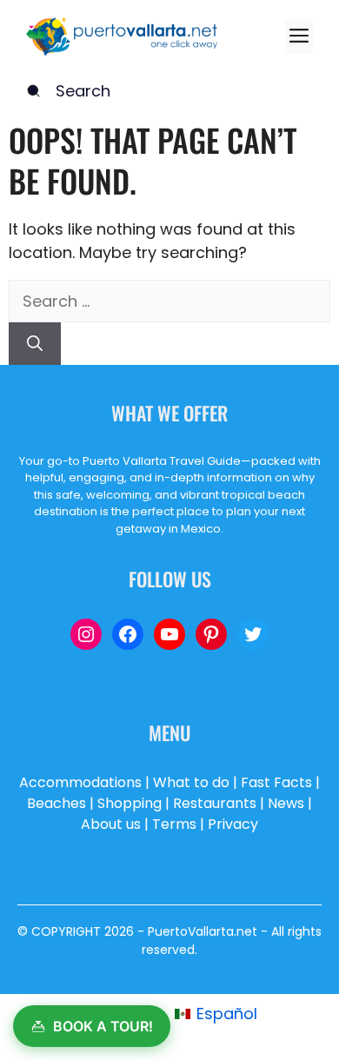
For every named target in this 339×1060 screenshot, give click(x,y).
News (286, 803)
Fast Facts (276, 782)
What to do (191, 782)
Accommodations (80, 782)
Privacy (233, 824)
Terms (174, 824)
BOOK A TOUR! (103, 1026)
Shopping (129, 803)
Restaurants (214, 803)
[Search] (35, 343)
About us (111, 824)
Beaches (56, 803)
